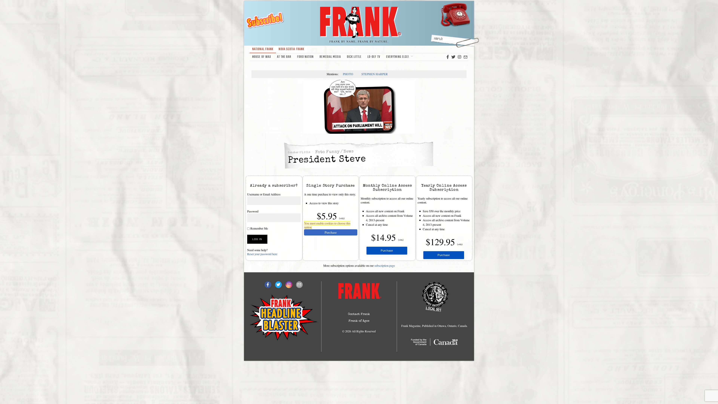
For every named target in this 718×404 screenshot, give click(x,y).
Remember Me (259, 228)
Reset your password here (262, 254)
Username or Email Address (263, 194)
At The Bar (284, 57)
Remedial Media (330, 57)
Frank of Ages (359, 321)
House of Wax (261, 57)
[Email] (465, 57)
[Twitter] (453, 57)
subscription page (384, 265)
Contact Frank (359, 314)
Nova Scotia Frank (291, 49)
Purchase (331, 232)
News (348, 152)
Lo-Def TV (373, 57)
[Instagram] (459, 57)
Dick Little (354, 57)
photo (348, 74)
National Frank (262, 49)
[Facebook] (448, 57)
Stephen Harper (374, 74)
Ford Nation (305, 57)
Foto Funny (327, 152)
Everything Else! (397, 57)
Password (252, 211)
